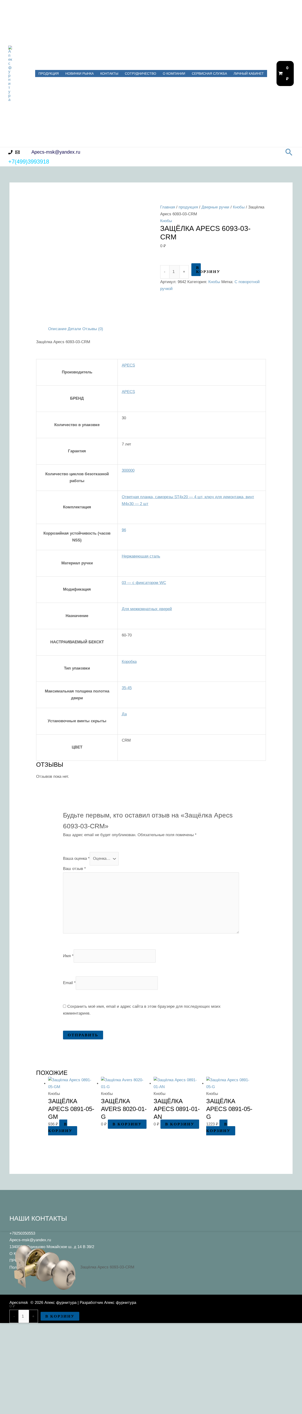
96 (124, 530)
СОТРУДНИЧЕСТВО (140, 73)
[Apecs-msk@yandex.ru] (17, 152)
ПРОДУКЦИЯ (48, 73)
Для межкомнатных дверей (147, 609)
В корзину (198, 269)
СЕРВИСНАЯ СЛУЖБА (209, 73)
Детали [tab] (74, 329)
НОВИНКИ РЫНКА (79, 73)
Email (69, 983)
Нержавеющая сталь (141, 556)
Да (124, 714)
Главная (167, 207)
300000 (128, 470)
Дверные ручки (215, 207)
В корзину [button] (60, 1127)
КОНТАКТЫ (109, 73)
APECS (128, 365)
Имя (68, 956)
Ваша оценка (76, 858)
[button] (289, 152)
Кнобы (239, 207)
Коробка (129, 661)
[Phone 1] (10, 152)
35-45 (127, 688)
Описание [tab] (57, 329)
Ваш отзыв (74, 868)
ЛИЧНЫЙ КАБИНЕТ (249, 73)
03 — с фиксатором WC (144, 582)
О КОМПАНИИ (174, 73)
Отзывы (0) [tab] (92, 329)
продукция (188, 207)
